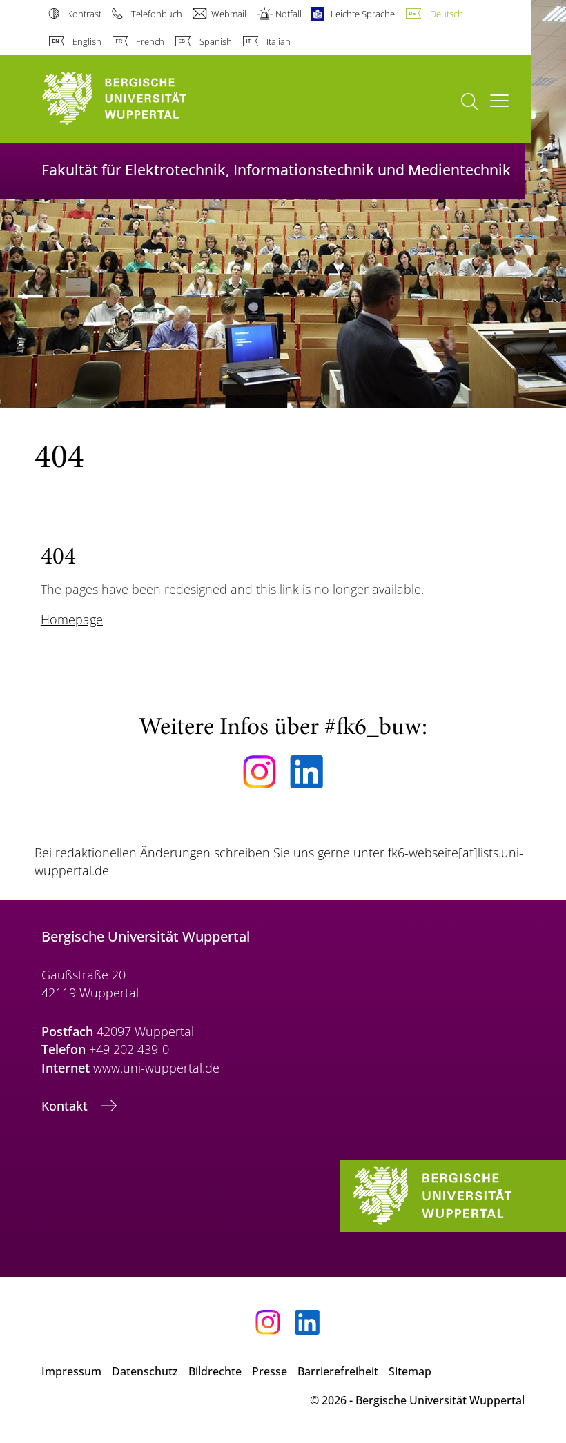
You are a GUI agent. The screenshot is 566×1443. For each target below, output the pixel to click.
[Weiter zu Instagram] (259, 771)
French (150, 41)
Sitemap (410, 1371)
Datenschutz (145, 1371)
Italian (278, 41)
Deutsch (446, 14)
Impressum (71, 1371)
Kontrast (84, 14)
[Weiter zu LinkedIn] (306, 771)
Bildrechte (215, 1371)
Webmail (228, 14)
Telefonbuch (156, 14)
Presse (269, 1371)
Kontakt (66, 1105)
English (86, 41)
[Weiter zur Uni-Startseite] (138, 99)
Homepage (72, 619)
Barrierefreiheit (337, 1371)
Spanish (215, 41)
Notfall (288, 14)
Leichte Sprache (363, 14)
